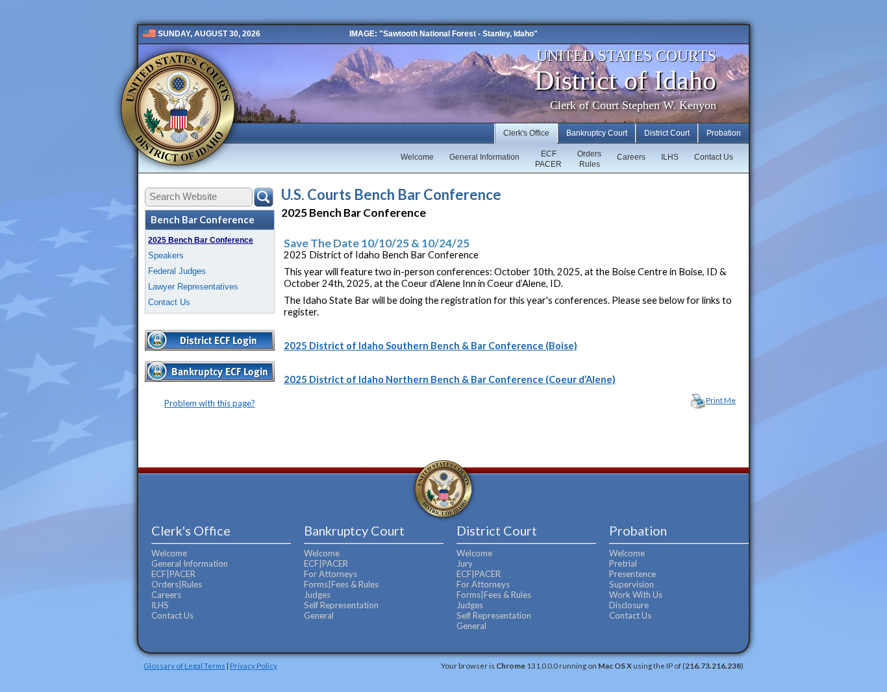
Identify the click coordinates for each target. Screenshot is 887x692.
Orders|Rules (176, 584)
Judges (317, 594)
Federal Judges (177, 271)
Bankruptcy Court (596, 133)
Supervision (631, 584)
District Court (667, 133)
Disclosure (629, 605)
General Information (484, 157)
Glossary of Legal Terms (184, 665)
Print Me (721, 400)
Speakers (166, 255)
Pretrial (623, 563)
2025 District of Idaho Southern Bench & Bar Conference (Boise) (430, 345)
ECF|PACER (173, 574)
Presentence (632, 574)
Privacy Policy (253, 665)
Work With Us (635, 594)
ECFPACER (548, 159)
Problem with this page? (209, 403)
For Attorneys (330, 574)
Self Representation (341, 605)
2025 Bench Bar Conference (200, 240)
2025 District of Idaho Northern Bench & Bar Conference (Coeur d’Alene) (450, 379)
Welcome (417, 157)
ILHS (670, 157)
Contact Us (713, 157)
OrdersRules (589, 159)
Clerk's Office (526, 133)
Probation (723, 133)
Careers (631, 157)
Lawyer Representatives (193, 286)
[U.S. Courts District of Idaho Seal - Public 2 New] (178, 108)
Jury (464, 563)
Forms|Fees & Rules (341, 584)
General (319, 615)
